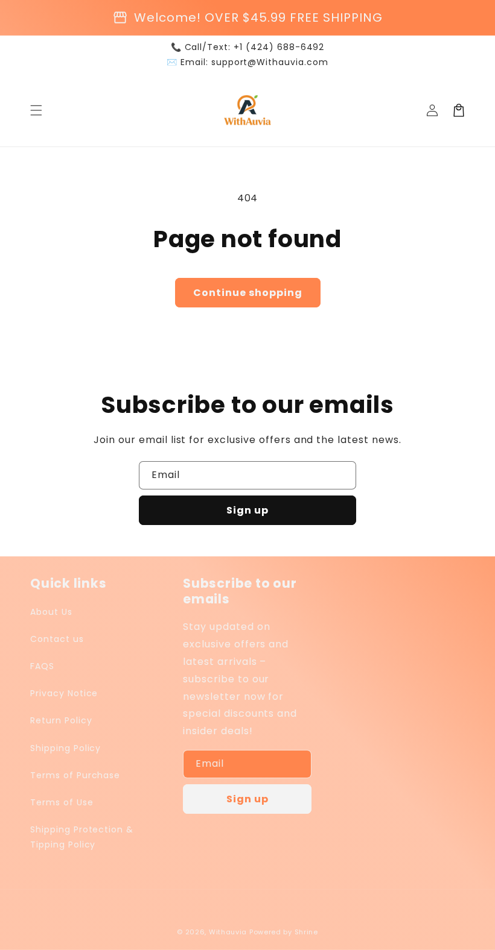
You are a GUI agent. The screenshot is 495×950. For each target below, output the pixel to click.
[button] (36, 110)
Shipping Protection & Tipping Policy (81, 837)
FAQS (42, 666)
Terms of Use (62, 802)
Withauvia (228, 932)
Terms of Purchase (75, 775)
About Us (51, 612)
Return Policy (61, 720)
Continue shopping (247, 293)
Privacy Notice (64, 693)
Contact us (57, 639)
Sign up (247, 510)
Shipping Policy (65, 748)
